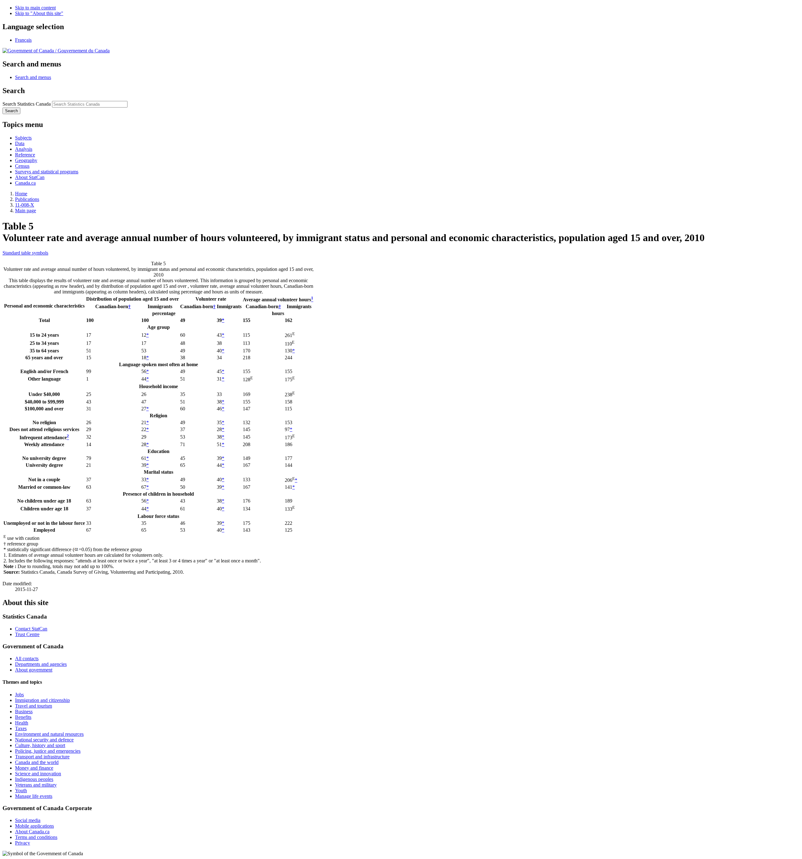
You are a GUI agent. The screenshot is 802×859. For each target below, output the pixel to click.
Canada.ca (25, 183)
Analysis (23, 149)
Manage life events (33, 796)
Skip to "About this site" (39, 13)
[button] (33, 77)
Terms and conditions (36, 837)
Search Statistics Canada (27, 104)
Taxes (21, 728)
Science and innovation (38, 773)
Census (22, 166)
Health (21, 722)
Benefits (23, 717)
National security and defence (44, 739)
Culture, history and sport (40, 745)
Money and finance (34, 768)
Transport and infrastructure (42, 756)
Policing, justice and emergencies (48, 751)
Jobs (19, 694)
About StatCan (29, 177)
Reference (25, 154)
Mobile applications (34, 826)
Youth (21, 790)
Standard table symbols (25, 253)
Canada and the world (37, 762)
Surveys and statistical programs (46, 171)
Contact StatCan (31, 628)
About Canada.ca (32, 831)
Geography (26, 160)
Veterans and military (36, 785)
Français (23, 40)
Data (19, 143)
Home (21, 193)
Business (24, 711)
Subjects (23, 137)
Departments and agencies (41, 664)
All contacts (27, 658)
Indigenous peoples (34, 779)
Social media (27, 820)
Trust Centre (27, 634)
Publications (27, 199)
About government (33, 669)
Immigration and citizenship (42, 700)
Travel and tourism (33, 706)
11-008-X (24, 205)
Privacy (22, 843)
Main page (25, 210)
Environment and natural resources (49, 734)
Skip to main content (35, 7)
